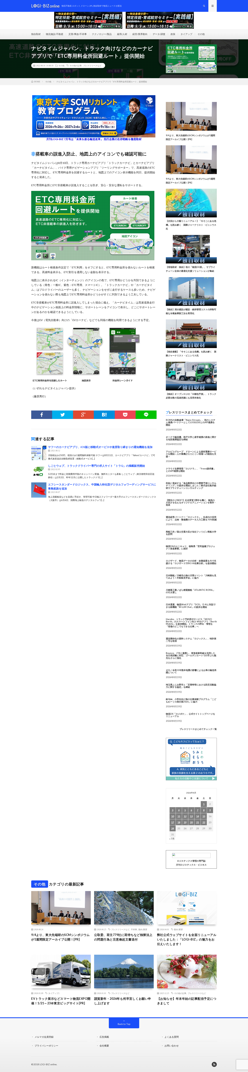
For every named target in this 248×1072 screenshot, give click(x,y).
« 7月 (172, 838)
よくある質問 (171, 1036)
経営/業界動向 (139, 34)
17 (172, 822)
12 (185, 816)
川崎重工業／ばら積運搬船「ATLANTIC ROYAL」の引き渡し (190, 591)
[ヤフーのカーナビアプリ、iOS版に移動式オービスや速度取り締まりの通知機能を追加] (38, 452)
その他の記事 (76, 65)
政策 (173, 34)
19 (185, 822)
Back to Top (124, 1024)
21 (197, 822)
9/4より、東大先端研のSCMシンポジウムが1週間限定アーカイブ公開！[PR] (60, 937)
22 (203, 822)
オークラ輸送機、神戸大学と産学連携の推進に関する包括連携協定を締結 (191, 438)
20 (191, 822)
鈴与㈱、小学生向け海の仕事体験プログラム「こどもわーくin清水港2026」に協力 (191, 700)
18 (178, 822)
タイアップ (186, 34)
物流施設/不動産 (54, 34)
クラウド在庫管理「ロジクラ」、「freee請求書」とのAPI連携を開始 (191, 469)
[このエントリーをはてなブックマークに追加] (104, 415)
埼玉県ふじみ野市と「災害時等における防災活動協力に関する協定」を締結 (191, 685)
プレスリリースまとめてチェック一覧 (198, 729)
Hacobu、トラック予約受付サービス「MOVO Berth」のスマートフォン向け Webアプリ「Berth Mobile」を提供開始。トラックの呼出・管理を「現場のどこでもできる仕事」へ (191, 623)
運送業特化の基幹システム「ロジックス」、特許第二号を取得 (191, 639)
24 (172, 828)
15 (203, 816)
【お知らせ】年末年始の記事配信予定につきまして (186, 1001)
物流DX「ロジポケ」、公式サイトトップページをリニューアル (190, 715)
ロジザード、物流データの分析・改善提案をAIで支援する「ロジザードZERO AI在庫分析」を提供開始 (191, 561)
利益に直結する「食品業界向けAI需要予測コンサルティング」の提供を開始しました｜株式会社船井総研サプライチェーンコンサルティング (191, 485)
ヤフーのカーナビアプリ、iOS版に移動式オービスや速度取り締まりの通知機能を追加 (100, 446)
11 (178, 816)
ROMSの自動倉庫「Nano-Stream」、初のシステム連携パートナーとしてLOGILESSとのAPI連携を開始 (190, 422)
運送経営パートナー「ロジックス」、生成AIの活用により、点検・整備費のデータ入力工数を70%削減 (191, 518)
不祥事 (134, 929)
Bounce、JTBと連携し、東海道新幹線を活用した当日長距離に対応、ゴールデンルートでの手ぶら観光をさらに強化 (191, 655)
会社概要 (104, 1045)
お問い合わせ (171, 1045)
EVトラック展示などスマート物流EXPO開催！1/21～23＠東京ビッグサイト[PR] (61, 1001)
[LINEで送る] (146, 415)
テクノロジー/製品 (102, 34)
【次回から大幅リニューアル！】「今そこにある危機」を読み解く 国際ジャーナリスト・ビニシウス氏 (191, 225)
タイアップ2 (53, 993)
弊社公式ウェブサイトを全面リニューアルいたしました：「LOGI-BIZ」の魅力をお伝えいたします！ (186, 939)
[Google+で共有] (83, 415)
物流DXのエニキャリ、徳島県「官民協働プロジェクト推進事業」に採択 (190, 547)
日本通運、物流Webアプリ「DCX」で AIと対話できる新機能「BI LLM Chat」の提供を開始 (191, 605)
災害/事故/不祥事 (77, 34)
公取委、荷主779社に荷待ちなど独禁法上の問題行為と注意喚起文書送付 (123, 937)
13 (191, 816)
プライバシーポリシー (46, 1045)
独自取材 (36, 34)
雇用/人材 (122, 34)
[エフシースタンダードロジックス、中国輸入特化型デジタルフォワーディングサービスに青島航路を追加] (38, 490)
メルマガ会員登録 (44, 1036)
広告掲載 (104, 1036)
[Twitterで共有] (62, 415)
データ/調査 (159, 34)
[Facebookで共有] (41, 415)
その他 (201, 34)
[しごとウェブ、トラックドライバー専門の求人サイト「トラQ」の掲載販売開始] (38, 471)
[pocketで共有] (125, 415)
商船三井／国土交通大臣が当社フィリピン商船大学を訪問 (191, 532)
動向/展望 (143, 929)
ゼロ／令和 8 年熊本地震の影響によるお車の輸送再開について (191, 671)
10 (172, 816)
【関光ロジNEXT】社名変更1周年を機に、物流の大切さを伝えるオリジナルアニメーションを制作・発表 (191, 502)
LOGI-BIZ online (48, 1064)
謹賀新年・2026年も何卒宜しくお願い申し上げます (122, 1001)
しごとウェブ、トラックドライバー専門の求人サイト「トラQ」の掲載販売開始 (96, 465)
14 (197, 816)
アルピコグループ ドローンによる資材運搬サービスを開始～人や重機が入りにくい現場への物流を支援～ (191, 454)
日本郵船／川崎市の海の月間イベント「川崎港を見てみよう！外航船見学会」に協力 (191, 576)
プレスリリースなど (92, 65)
